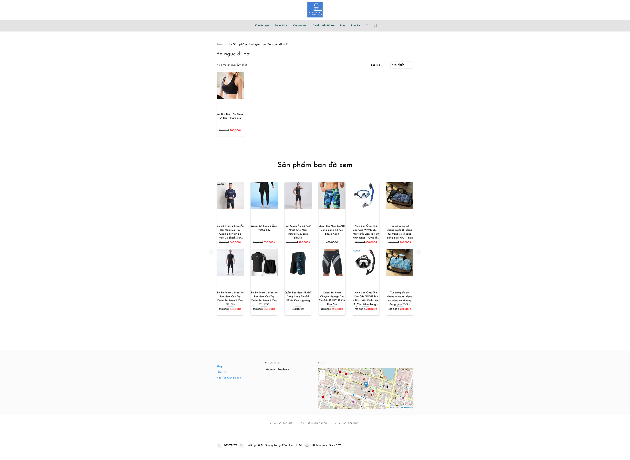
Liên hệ (355, 25)
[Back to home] (315, 10)
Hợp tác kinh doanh (229, 378)
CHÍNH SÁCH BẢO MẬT (281, 423)
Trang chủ (223, 44)
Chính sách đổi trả (324, 25)
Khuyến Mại (300, 25)
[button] (211, 252)
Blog (343, 25)
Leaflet (391, 407)
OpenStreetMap (406, 407)
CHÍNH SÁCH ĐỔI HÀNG (346, 423)
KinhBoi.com (262, 25)
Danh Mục (281, 25)
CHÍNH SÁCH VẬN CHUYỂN (314, 423)
